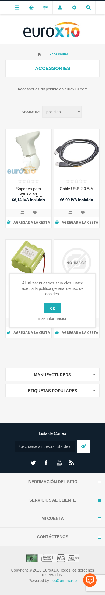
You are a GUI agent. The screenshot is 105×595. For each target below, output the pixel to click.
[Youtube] (59, 463)
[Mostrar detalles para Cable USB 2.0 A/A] (77, 152)
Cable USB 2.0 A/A (76, 188)
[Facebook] (46, 463)
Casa (39, 54)
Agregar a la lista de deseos (35, 213)
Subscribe (83, 446)
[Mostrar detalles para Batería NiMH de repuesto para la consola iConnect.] (28, 262)
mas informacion (52, 318)
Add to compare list (22, 213)
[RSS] (72, 463)
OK (52, 308)
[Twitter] (33, 463)
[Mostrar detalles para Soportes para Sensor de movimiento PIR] (28, 152)
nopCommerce (63, 580)
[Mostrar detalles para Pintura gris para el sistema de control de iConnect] (77, 262)
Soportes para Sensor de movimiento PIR (28, 193)
